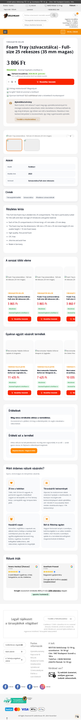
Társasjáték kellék (14, 197)
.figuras (35, 687)
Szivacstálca (28, 197)
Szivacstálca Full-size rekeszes (41, 181)
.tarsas (11, 687)
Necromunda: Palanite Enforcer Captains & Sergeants (18, 372)
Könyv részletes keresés (33, 25)
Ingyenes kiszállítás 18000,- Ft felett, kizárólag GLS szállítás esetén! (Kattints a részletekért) (70, 23)
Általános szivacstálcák (45, 197)
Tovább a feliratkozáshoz (58, 619)
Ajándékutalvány (37, 651)
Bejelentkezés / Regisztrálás (24, 451)
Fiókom (72, 5)
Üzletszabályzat (36, 670)
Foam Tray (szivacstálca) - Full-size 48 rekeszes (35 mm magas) (48, 299)
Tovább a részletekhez (27, 119)
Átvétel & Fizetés (37, 661)
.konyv (23, 687)
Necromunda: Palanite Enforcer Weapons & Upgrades (47, 372)
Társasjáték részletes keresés (35, 20)
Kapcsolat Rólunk (10, 9)
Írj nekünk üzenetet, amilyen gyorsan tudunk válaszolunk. (67, 675)
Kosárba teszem (48, 82)
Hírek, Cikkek (72, 32)
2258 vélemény (54, 591)
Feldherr (31, 167)
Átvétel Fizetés (8, 6)
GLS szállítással (31, 95)
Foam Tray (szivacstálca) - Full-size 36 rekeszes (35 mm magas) (19, 299)
